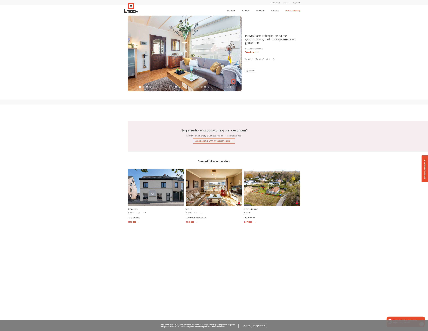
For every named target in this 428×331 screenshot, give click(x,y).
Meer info (139, 222)
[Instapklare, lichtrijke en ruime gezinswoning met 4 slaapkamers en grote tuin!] (185, 53)
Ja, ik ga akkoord (259, 326)
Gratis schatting (292, 10)
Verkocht (260, 10)
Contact (275, 10)
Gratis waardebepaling (425, 168)
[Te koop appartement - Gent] (214, 187)
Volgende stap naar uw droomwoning (212, 141)
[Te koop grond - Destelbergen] (272, 187)
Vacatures (286, 2)
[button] (130, 53)
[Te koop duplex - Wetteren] (156, 187)
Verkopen (230, 10)
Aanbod (245, 10)
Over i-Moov (275, 2)
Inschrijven (296, 2)
